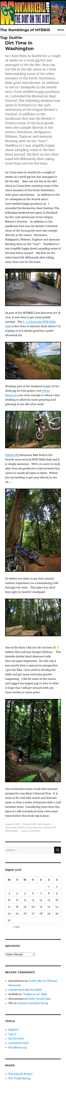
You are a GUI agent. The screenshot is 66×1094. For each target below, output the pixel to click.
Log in (12, 1034)
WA (54, 827)
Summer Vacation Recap (32, 1003)
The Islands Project (20, 1073)
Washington (11, 831)
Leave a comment (30, 831)
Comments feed (18, 1043)
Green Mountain (34, 827)
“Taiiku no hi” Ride (34, 994)
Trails (39, 824)
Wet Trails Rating (19, 1078)
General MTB (29, 824)
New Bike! (35, 989)
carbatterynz (16, 989)
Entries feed (16, 1038)
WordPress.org (17, 1047)
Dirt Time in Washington (19, 45)
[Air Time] (33, 429)
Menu (60, 29)
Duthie (21, 827)
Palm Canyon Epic (39, 998)
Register (13, 1029)
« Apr (16, 926)
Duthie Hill (12, 455)
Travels (46, 824)
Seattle (47, 827)
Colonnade (11, 827)
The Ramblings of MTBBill (25, 30)
